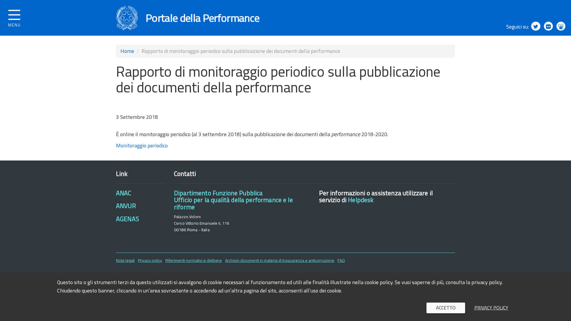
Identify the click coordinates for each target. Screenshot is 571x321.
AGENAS (127, 219)
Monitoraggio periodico (142, 145)
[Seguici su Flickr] (548, 26)
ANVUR (126, 205)
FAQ (341, 260)
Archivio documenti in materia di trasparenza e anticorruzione (279, 260)
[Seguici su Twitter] (536, 26)
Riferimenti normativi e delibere (193, 260)
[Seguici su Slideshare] (561, 26)
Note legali (125, 260)
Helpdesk (361, 199)
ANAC (123, 193)
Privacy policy (150, 260)
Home (127, 51)
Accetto (446, 307)
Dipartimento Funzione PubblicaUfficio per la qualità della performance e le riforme (233, 200)
